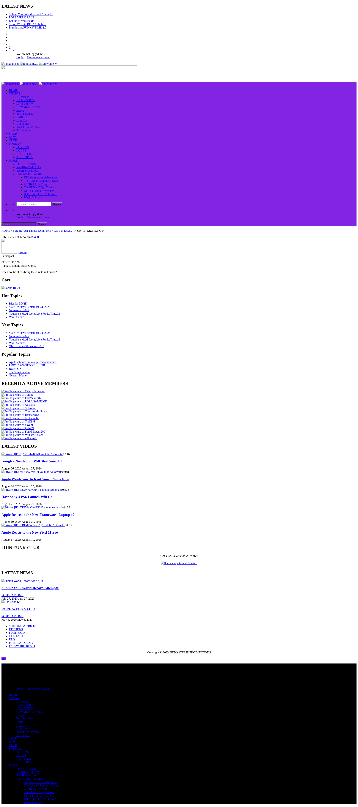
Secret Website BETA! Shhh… (27, 24)
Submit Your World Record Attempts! (31, 14)
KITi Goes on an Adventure (40, 177)
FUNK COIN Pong (35, 184)
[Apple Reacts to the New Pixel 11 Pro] (33, 525)
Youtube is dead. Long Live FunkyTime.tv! (34, 313)
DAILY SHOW (25, 100)
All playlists (23, 130)
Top (3, 658)
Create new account (38, 57)
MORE (13, 160)
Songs (20, 110)
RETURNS (16, 629)
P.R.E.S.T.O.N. (63, 230)
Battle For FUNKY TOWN (40, 194)
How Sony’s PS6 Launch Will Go (27, 497)
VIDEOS (14, 93)
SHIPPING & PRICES (23, 626)
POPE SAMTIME (12, 595)
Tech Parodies (24, 113)
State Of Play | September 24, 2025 (29, 306)
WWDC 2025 (17, 317)
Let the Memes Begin (21, 20)
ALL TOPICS (24, 157)
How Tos (21, 120)
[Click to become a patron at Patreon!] (179, 563)
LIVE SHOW (24, 103)
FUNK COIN (17, 632)
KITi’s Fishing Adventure (39, 190)
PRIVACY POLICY (21, 642)
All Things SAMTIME (37, 230)
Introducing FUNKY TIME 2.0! (28, 27)
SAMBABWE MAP (28, 167)
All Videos (22, 96)
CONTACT (16, 636)
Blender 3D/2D (18, 303)
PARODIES (23, 117)
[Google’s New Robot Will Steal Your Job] (32, 454)
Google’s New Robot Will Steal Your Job (32, 461)
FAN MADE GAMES (29, 174)
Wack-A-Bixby (33, 197)
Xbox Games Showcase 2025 (26, 346)
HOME (13, 90)
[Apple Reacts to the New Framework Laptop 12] (32, 507)
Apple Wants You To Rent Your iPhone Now (35, 479)
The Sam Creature (19, 372)
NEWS (13, 137)
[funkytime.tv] (29, 63)
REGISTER (23, 153)
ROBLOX (15, 368)
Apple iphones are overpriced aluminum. (33, 362)
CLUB (13, 140)
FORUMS (15, 143)
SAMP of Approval (27, 170)
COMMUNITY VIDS (29, 106)
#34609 (35, 237)
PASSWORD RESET (22, 646)
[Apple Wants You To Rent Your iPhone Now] (31, 471)
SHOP (13, 133)
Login (19, 57)
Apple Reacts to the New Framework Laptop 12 (38, 515)
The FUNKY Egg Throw (39, 187)
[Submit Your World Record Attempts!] (22, 580)
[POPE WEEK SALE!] (12, 601)
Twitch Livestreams (28, 127)
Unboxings (22, 123)
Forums (17, 230)
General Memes (18, 375)
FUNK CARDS (26, 164)
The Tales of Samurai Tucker (41, 180)
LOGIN (21, 150)
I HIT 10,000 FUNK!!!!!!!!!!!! (27, 365)
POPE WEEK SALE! (22, 17)
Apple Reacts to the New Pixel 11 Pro (29, 532)
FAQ (12, 639)
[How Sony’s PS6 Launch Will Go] (31, 489)
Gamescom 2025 (19, 310)
